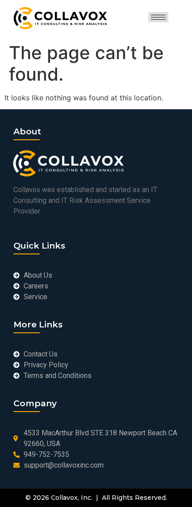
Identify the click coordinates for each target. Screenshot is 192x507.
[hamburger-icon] (158, 17)
